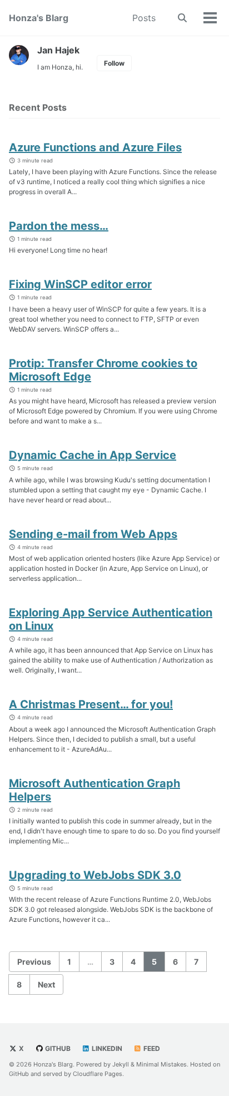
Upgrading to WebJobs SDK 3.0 (95, 875)
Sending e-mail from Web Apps (93, 534)
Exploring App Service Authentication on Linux (110, 619)
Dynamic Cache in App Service (92, 455)
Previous (34, 961)
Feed (151, 1048)
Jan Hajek (58, 50)
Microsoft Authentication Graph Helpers (94, 790)
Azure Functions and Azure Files (95, 147)
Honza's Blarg (38, 17)
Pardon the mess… (58, 226)
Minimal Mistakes (161, 1064)
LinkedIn (106, 1048)
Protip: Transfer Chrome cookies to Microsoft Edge (103, 370)
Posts (144, 17)
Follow (114, 63)
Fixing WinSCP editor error (80, 284)
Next (46, 984)
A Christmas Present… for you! (91, 704)
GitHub (57, 1048)
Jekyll (120, 1064)
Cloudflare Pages (97, 1074)
